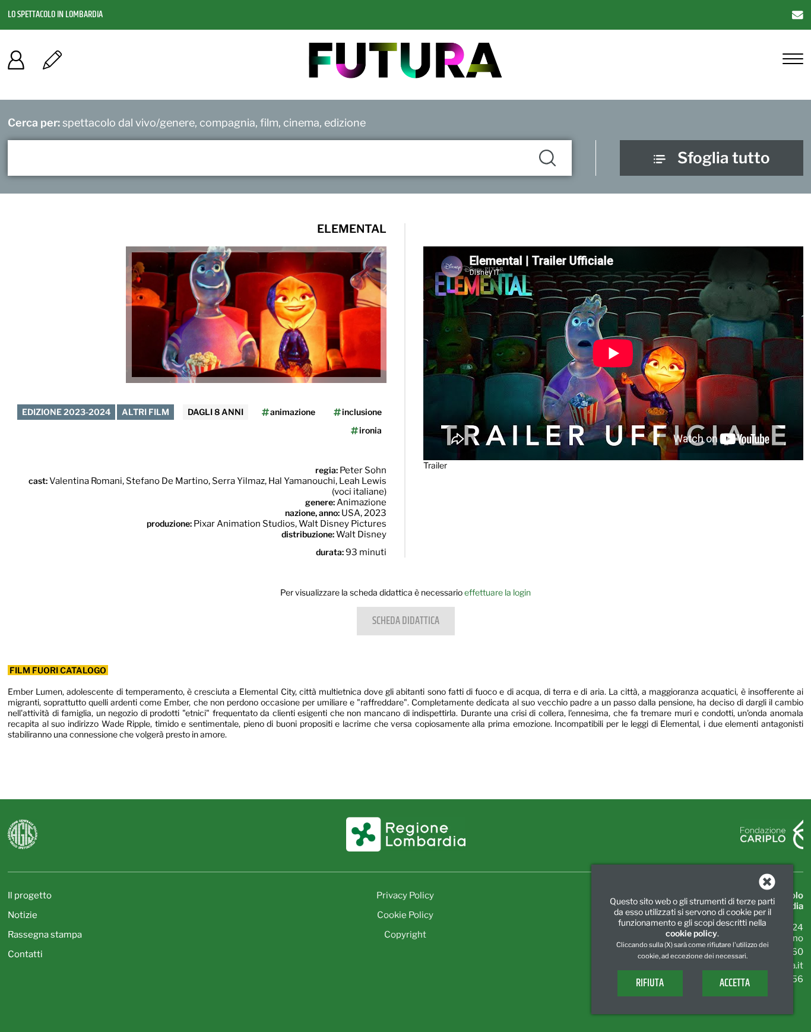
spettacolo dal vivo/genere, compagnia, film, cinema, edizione (187, 122)
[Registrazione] (52, 64)
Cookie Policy (405, 915)
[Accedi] (16, 64)
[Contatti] (797, 15)
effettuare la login (497, 592)
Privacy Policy (405, 895)
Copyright (405, 934)
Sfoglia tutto (723, 157)
